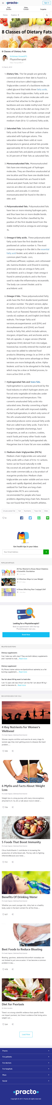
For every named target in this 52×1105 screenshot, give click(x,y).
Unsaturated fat (9, 511)
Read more (23, 659)
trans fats (35, 382)
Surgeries (43, 9)
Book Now (26, 635)
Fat (19, 511)
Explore (14, 15)
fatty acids (42, 89)
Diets (46, 511)
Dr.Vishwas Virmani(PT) (18, 56)
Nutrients (27, 511)
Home (5, 15)
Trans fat (37, 511)
